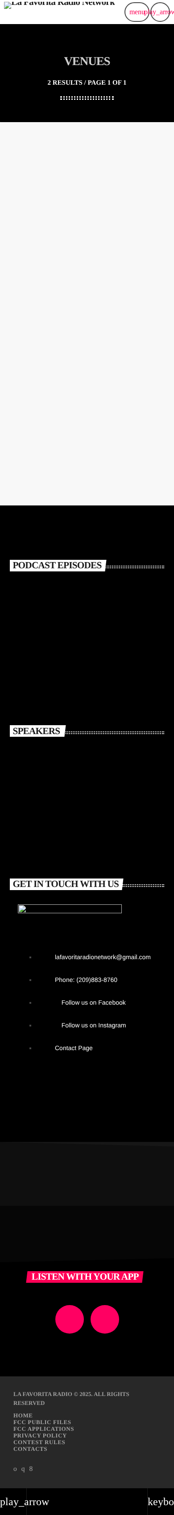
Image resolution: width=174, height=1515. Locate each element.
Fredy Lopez (75, 836)
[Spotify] (15, 1469)
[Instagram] (23, 1469)
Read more (33, 188)
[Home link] (59, 12)
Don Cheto (71, 797)
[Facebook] (31, 1469)
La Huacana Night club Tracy (62, 170)
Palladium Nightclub (47, 344)
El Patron (68, 757)
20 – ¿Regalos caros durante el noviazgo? (94, 643)
